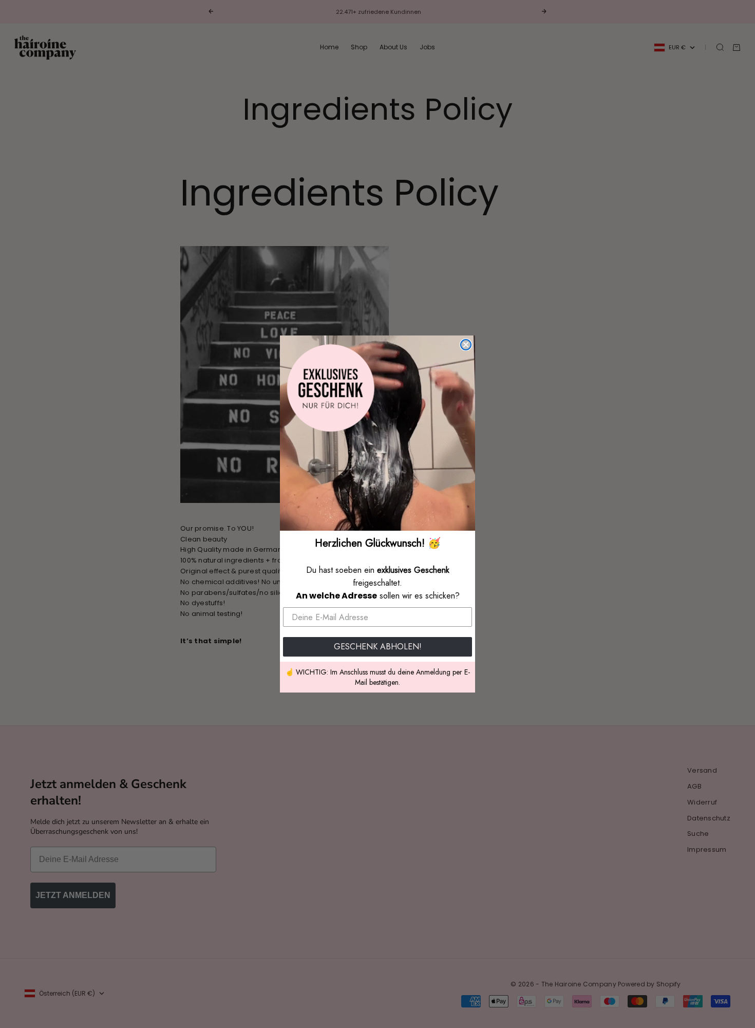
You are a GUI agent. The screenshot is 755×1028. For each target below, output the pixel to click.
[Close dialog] (466, 345)
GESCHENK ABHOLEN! (378, 646)
